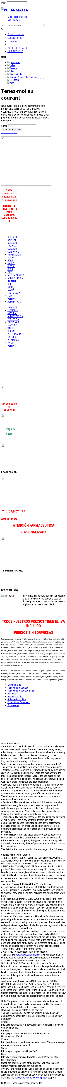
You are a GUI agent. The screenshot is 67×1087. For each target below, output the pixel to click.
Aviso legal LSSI (15, 696)
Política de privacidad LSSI (20, 690)
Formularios (13, 705)
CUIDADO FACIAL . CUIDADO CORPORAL (13, 247)
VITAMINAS (13, 339)
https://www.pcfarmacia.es (27, 954)
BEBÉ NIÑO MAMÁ (10, 287)
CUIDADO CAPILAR (12, 238)
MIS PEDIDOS (15, 51)
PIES (9, 272)
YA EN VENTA (10, 344)
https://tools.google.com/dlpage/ (31, 1077)
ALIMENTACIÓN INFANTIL (15, 280)
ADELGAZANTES (15, 275)
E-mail (4, 126)
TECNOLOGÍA (13, 292)
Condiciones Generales (18, 702)
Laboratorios (14, 37)
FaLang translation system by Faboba (9, 133)
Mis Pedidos (13, 20)
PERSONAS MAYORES (13, 324)
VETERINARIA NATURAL (14, 335)
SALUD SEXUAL (11, 330)
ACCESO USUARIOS (17, 17)
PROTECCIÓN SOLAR (14, 256)
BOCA (10, 260)
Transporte (13, 41)
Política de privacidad (18, 687)
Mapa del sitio (14, 684)
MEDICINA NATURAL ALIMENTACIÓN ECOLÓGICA (15, 315)
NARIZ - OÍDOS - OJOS (11, 266)
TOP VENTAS (11, 297)
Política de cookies (16, 699)
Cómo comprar (15, 34)
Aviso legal (12, 693)
